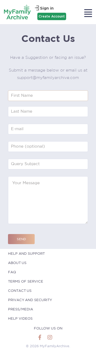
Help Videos (20, 318)
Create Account (52, 16)
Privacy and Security (30, 300)
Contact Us (19, 291)
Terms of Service (25, 281)
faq (12, 272)
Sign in (47, 8)
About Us (17, 263)
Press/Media (20, 309)
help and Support (26, 254)
